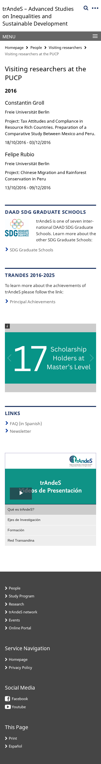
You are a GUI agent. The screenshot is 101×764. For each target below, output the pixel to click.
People (36, 47)
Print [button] (13, 738)
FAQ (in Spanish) (26, 423)
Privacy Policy (20, 667)
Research (16, 604)
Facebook (20, 698)
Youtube (19, 706)
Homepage (14, 47)
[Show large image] (17, 227)
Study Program (21, 595)
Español (15, 746)
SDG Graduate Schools (31, 250)
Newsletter (20, 431)
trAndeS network (23, 611)
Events (14, 620)
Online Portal (20, 627)
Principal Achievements (32, 301)
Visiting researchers (65, 47)
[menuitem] (50, 510)
